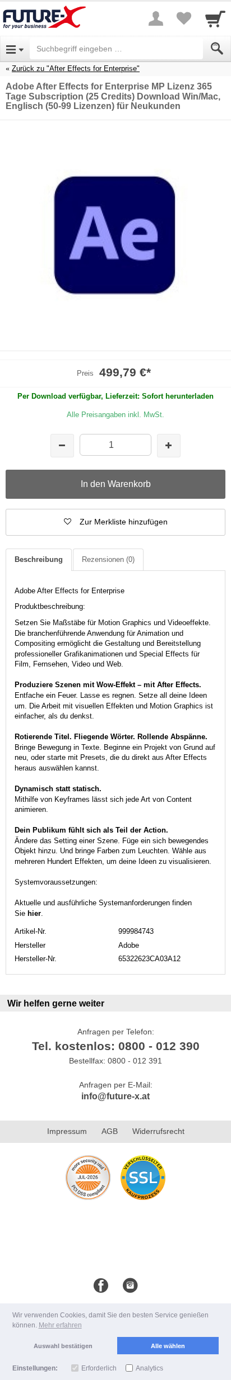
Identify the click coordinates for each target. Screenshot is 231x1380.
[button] (115, 522)
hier (34, 913)
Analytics (149, 1368)
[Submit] (217, 48)
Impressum (67, 1131)
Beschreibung (39, 559)
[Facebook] (101, 1286)
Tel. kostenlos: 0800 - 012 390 (116, 1045)
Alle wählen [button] (168, 1346)
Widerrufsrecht (158, 1131)
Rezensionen (108, 559)
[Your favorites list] (184, 18)
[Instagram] (130, 1286)
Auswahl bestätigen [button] (63, 1346)
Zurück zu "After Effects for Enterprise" (76, 68)
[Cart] (215, 18)
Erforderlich (99, 1368)
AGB (109, 1131)
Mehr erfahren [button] (60, 1325)
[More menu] (156, 18)
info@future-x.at (115, 1096)
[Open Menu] (15, 49)
